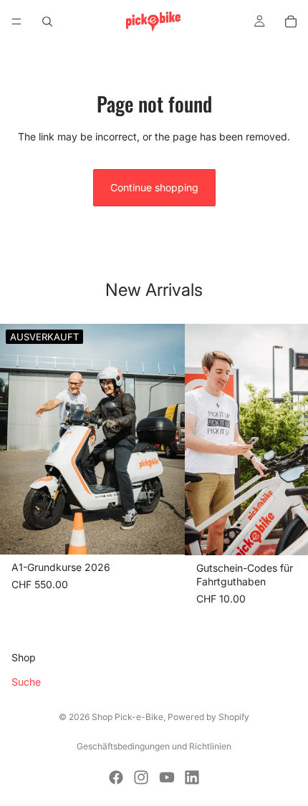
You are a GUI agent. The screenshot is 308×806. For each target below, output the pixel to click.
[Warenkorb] (291, 21)
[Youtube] (166, 777)
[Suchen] (47, 21)
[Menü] (16, 21)
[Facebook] (116, 777)
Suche (26, 682)
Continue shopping (154, 187)
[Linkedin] (192, 777)
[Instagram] (141, 777)
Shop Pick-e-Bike (127, 716)
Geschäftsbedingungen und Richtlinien (154, 746)
